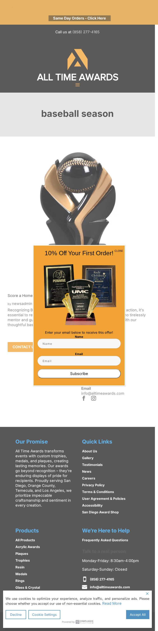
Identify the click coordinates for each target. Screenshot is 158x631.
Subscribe (79, 373)
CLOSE (119, 250)
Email (79, 354)
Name (79, 336)
